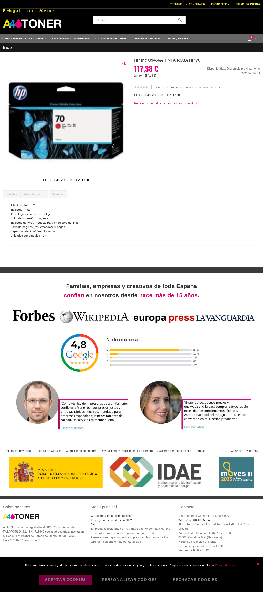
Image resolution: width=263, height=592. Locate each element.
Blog (94, 524)
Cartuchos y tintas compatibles (111, 515)
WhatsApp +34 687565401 (195, 520)
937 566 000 (176, 4)
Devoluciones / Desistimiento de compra (127, 450)
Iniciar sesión (220, 4)
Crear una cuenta (248, 4)
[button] (124, 66)
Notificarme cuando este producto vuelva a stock (165, 103)
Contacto (236, 450)
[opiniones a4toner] (70, 430)
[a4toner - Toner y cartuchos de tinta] (32, 23)
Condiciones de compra (81, 450)
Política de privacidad (18, 450)
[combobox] (139, 20)
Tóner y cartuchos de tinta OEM (111, 520)
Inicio (7, 47)
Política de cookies (227, 565)
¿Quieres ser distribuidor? (174, 450)
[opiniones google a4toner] (131, 324)
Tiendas (200, 450)
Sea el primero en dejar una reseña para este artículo (190, 87)
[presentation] (11, 193)
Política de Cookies (49, 450)
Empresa (252, 450)
